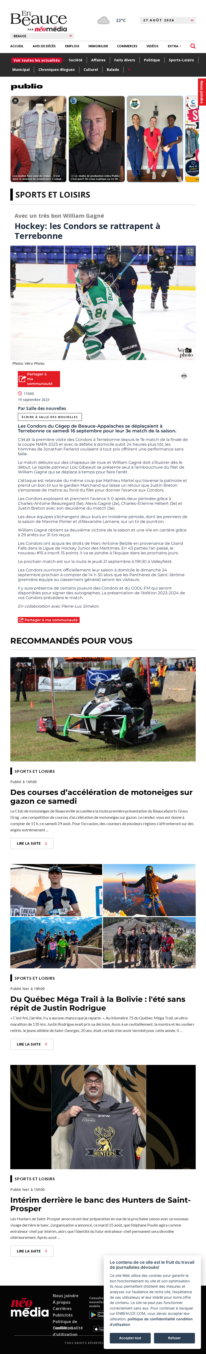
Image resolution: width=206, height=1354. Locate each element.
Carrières (62, 1308)
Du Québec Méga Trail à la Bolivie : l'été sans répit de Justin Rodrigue (97, 1004)
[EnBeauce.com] (29, 1314)
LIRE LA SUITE (29, 843)
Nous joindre (66, 1295)
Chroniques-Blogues (56, 69)
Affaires (98, 60)
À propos (61, 1302)
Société (75, 60)
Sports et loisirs (52, 194)
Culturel (91, 69)
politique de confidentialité (151, 1319)
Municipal (21, 69)
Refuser (174, 1338)
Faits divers (124, 60)
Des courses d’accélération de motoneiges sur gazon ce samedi (101, 797)
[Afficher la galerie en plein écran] (190, 251)
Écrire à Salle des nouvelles (50, 417)
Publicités (63, 1315)
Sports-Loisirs (181, 60)
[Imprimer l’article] (184, 377)
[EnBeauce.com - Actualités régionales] (38, 21)
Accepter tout (130, 1338)
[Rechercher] (193, 46)
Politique (152, 60)
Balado (113, 69)
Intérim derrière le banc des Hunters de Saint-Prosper (100, 1204)
